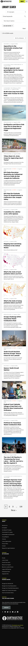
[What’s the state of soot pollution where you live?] (14, 260)
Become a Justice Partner (7, 567)
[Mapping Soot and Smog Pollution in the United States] (14, 232)
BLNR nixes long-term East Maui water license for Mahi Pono (14, 93)
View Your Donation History (8, 592)
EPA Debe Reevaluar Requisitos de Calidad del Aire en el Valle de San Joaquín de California (13, 175)
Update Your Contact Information (9, 590)
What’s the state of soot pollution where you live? (13, 273)
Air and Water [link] (7, 25)
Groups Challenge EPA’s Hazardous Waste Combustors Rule (12, 319)
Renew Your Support (6, 564)
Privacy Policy (5, 543)
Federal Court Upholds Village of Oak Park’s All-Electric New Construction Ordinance (13, 407)
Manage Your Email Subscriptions (9, 585)
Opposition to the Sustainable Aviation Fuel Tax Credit (13, 48)
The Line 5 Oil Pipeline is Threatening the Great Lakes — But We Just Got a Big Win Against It (13, 460)
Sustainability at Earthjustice (8, 534)
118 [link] (21, 507)
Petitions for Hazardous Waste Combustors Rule (12, 424)
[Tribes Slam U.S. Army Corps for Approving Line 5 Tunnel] (14, 145)
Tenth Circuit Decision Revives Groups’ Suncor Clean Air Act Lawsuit (12, 353)
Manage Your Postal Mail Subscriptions (10, 588)
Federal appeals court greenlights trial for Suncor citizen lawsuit (13, 70)
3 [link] (12, 507)
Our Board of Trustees (6, 530)
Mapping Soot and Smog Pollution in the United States (12, 246)
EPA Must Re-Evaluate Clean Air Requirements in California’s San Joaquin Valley (13, 196)
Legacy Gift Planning (6, 569)
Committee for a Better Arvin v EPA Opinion (12, 213)
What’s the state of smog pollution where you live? (13, 302)
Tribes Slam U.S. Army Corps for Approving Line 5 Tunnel (13, 158)
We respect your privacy (17, 625)
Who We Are (4, 525)
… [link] (16, 507)
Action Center (5, 560)
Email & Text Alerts (6, 562)
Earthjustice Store (6, 571)
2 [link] (9, 507)
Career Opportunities (6, 541)
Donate (3, 557)
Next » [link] (14, 510)
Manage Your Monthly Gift (7, 583)
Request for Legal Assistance (8, 548)
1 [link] (5, 507)
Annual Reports (5, 536)
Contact (4, 545)
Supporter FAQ (5, 573)
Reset (24, 28)
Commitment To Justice (7, 532)
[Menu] (26, 1)
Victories (4, 539)
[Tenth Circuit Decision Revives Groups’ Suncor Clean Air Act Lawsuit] (14, 338)
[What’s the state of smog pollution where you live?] (14, 289)
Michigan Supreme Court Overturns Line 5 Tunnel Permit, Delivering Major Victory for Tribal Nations (13, 483)
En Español (4, 527)
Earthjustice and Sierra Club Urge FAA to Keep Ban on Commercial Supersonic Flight (14, 127)
